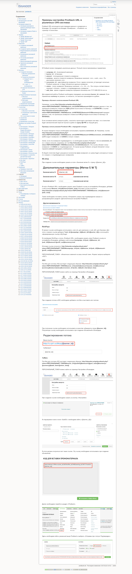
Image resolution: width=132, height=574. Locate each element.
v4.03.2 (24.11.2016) (26, 210)
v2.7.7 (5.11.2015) (25, 271)
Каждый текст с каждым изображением (28, 80)
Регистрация (22, 19)
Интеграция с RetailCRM (27, 142)
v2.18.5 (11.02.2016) (26, 252)
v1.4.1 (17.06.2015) (25, 294)
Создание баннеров (26, 72)
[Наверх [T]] (118, 30)
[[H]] (40, 3)
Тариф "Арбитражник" (26, 38)
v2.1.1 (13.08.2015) (25, 286)
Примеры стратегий (26, 169)
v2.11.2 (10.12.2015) (26, 266)
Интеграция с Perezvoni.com (28, 153)
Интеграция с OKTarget (27, 134)
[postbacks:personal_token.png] (77, 286)
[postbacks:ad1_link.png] (72, 344)
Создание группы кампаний (28, 49)
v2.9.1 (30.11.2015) (25, 268)
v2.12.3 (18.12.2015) (26, 264)
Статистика (22, 107)
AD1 (21, 164)
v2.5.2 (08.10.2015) (25, 278)
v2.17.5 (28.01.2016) (26, 255)
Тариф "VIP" (23, 42)
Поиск (115, 4)
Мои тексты (23, 181)
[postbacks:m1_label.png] (69, 174)
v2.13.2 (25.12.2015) (26, 263)
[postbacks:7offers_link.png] (71, 478)
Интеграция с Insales (26, 151)
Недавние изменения (82, 7)
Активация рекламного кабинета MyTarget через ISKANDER (27, 27)
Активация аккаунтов (25, 24)
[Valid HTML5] (66, 569)
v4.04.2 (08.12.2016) (26, 208)
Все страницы (112, 7)
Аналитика (23, 118)
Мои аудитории (23, 188)
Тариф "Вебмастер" (26, 36)
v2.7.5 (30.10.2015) (25, 273)
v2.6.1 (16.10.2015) (25, 277)
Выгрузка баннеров (26, 178)
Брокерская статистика (27, 121)
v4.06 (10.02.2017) (25, 204)
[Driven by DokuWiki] (83, 569)
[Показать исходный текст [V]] (118, 20)
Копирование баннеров (27, 105)
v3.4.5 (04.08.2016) (25, 222)
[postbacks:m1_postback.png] (77, 212)
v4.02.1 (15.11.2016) (26, 211)
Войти (114, 1)
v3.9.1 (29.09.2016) (25, 217)
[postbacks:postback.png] (77, 49)
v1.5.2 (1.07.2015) (25, 293)
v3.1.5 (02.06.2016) (25, 229)
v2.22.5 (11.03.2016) (26, 245)
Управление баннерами (27, 103)
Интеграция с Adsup (26, 149)
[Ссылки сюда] (118, 27)
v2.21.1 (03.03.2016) (26, 247)
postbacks (28, 11)
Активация (23, 176)
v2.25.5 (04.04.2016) (26, 240)
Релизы (21, 202)
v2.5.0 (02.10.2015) (25, 280)
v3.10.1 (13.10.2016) (26, 215)
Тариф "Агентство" (25, 40)
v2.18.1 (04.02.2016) (26, 254)
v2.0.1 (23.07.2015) (25, 291)
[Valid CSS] (74, 569)
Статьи (21, 199)
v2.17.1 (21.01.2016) (26, 257)
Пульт (20, 192)
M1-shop (22, 160)
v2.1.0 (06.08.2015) (25, 287)
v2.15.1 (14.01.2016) (26, 259)
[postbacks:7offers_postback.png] (77, 549)
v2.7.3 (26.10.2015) (25, 275)
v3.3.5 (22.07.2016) (25, 224)
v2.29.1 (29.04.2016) (26, 232)
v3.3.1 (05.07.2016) (25, 225)
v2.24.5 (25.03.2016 (26, 241)
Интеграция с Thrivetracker (28, 141)
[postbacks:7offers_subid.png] (77, 435)
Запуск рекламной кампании (28, 61)
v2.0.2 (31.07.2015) (25, 289)
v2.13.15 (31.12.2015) (26, 261)
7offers (22, 165)
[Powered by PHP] (57, 569)
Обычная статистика (28, 111)
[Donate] (49, 569)
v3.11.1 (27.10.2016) (26, 213)
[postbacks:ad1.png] (77, 314)
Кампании (21, 43)
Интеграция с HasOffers (27, 137)
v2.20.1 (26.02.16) (25, 248)
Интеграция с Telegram (27, 126)
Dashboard (22, 167)
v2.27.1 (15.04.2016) (26, 236)
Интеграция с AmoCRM (27, 144)
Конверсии (23, 119)
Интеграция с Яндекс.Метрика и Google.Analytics (25, 130)
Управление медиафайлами (98, 7)
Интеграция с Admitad (26, 135)
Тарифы (21, 35)
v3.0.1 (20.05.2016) (25, 231)
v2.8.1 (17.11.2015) (25, 270)
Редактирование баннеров (28, 95)
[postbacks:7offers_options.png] (77, 408)
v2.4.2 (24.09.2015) (25, 282)
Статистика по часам (28, 116)
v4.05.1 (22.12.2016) (26, 206)
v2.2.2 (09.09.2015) (25, 284)
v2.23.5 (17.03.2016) (26, 243)
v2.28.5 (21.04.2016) (26, 234)
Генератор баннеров (28, 77)
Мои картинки (24, 183)
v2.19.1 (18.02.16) (25, 250)
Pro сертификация (24, 201)
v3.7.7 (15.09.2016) (25, 218)
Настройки (22, 197)
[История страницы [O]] (118, 23)
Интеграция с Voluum (26, 139)
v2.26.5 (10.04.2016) (26, 238)
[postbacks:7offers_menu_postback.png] (77, 520)
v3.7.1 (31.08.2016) (25, 220)
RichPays (23, 162)
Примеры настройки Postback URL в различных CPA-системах (105, 21)
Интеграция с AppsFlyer (27, 158)
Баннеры (21, 70)
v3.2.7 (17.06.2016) (25, 227)
